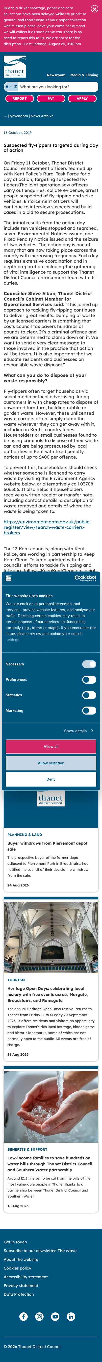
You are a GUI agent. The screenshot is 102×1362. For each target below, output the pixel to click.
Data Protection (19, 1294)
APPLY (82, 98)
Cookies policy (17, 1268)
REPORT (19, 98)
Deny (51, 779)
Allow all (51, 746)
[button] (94, 8)
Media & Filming (84, 75)
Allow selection (51, 763)
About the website (21, 1259)
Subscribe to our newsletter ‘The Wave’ (40, 1250)
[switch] (89, 680)
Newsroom (56, 75)
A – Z (11, 86)
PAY (51, 98)
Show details (75, 731)
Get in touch (15, 1241)
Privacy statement (21, 1285)
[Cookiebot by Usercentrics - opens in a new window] (74, 578)
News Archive (42, 116)
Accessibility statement (26, 1276)
